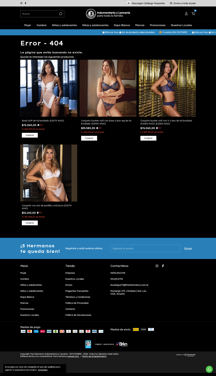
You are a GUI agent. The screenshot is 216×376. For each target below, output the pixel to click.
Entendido (43, 370)
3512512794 (116, 279)
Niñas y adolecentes (64, 25)
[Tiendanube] (186, 355)
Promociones (157, 25)
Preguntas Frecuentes (76, 291)
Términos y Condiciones (77, 297)
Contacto (70, 309)
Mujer (27, 25)
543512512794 (117, 273)
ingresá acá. (73, 356)
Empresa (70, 273)
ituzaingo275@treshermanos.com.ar (129, 285)
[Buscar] (60, 14)
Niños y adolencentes (95, 25)
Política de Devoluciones (78, 315)
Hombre (41, 25)
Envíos (68, 285)
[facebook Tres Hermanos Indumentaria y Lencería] (25, 3)
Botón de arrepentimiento (94, 356)
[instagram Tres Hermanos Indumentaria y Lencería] (21, 3)
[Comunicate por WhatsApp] (209, 369)
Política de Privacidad (76, 303)
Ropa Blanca (122, 25)
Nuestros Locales (181, 25)
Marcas (139, 25)
